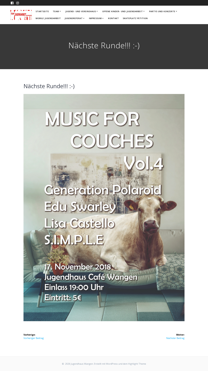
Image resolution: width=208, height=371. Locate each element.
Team (56, 11)
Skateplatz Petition (135, 18)
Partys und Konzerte (162, 11)
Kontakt (113, 18)
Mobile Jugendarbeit (48, 18)
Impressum (95, 18)
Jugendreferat (74, 18)
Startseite (42, 11)
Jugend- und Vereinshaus (80, 11)
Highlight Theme (137, 363)
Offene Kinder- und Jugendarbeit (122, 11)
